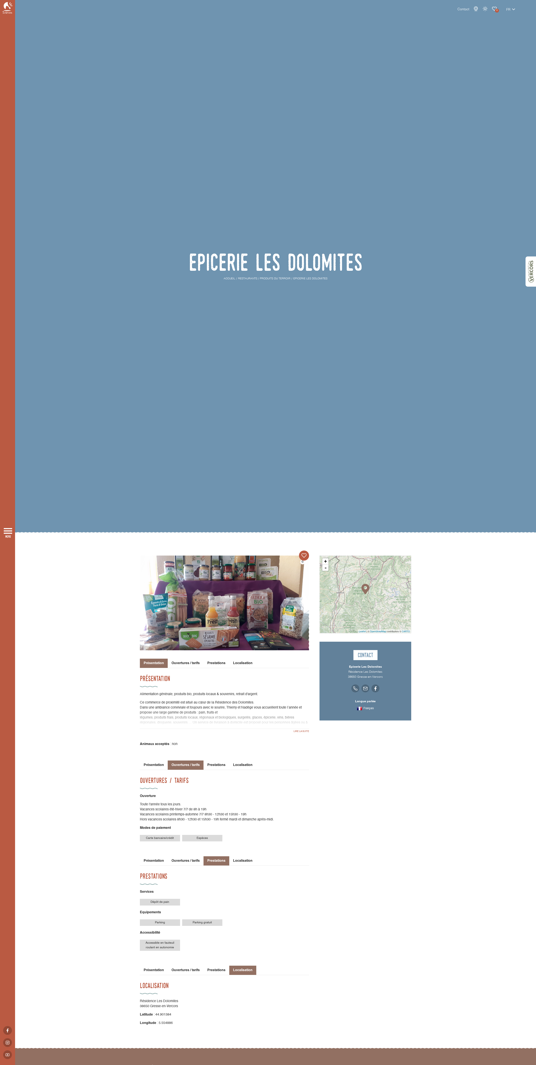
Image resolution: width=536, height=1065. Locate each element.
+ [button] (325, 561)
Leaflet (362, 631)
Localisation (243, 663)
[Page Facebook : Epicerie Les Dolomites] (375, 688)
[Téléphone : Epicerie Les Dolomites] (355, 688)
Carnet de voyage (494, 8)
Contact (463, 9)
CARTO (406, 631)
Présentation (154, 765)
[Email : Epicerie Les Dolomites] (365, 688)
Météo (485, 8)
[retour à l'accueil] (7, 8)
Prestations (216, 663)
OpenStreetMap (378, 631)
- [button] (325, 568)
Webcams (475, 8)
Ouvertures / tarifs (185, 663)
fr (508, 10)
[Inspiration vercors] (531, 272)
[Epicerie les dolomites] (224, 603)
